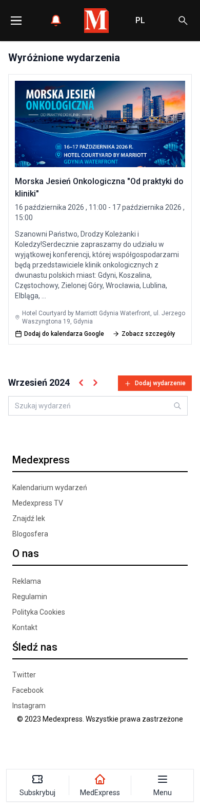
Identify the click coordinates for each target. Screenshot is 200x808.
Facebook (28, 690)
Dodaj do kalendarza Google (64, 333)
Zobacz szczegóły (148, 333)
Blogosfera (30, 534)
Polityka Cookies (38, 612)
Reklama (26, 581)
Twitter (24, 675)
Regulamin (29, 596)
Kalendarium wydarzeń (49, 487)
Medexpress (41, 460)
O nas (25, 553)
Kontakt (24, 627)
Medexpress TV (37, 503)
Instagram (29, 706)
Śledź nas (34, 647)
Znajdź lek (28, 518)
